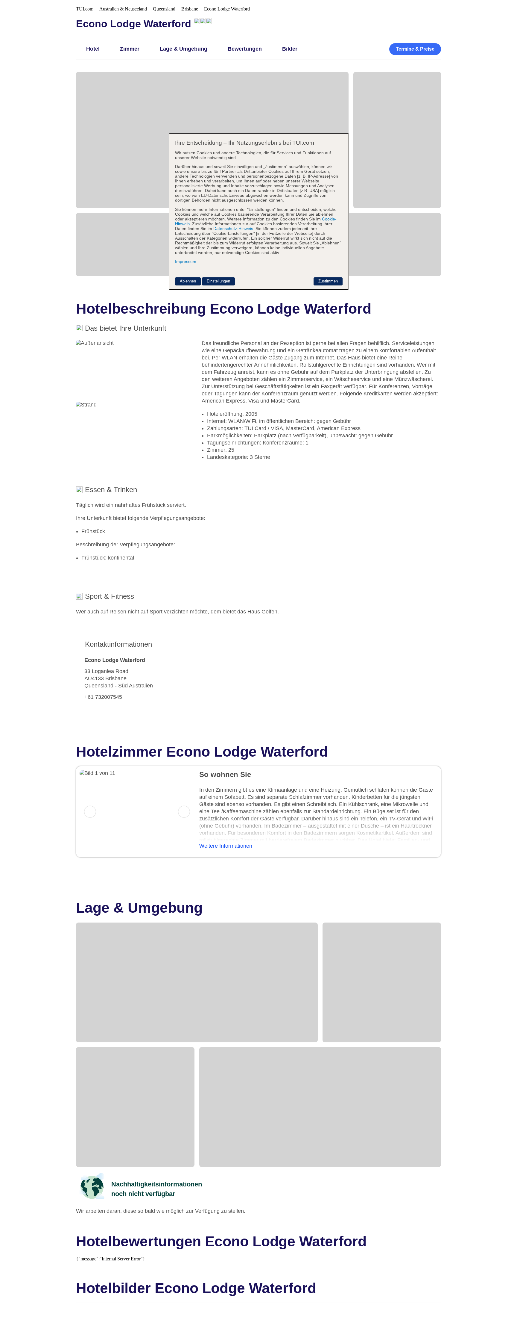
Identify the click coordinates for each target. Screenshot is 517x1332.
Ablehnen (188, 281)
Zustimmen (328, 281)
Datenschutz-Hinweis (233, 228)
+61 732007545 (103, 697)
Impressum (185, 261)
